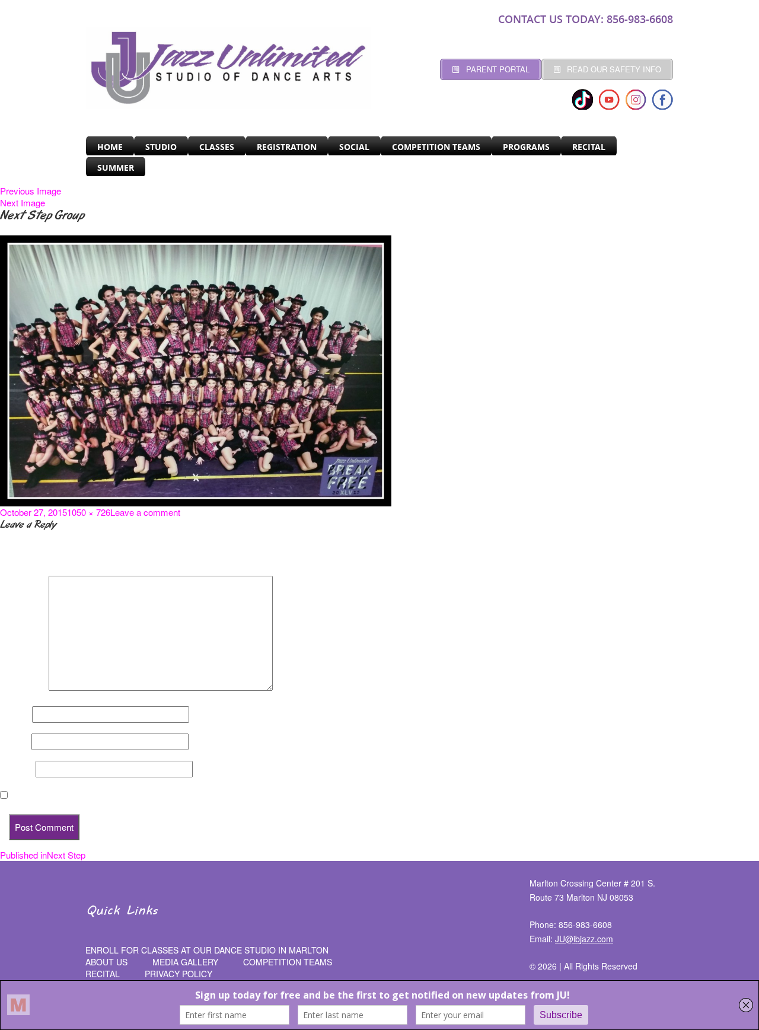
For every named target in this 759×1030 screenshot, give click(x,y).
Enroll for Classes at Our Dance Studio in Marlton (207, 950)
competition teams (287, 962)
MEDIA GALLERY (185, 962)
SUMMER (115, 167)
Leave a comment (145, 512)
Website (16, 769)
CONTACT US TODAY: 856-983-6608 (585, 19)
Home (110, 146)
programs (526, 146)
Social (354, 146)
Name (15, 714)
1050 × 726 (88, 512)
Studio (161, 146)
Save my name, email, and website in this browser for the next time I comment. (172, 795)
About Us (106, 962)
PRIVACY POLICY (178, 974)
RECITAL (588, 146)
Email (14, 741)
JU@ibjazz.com (584, 939)
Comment (23, 687)
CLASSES (216, 146)
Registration (287, 146)
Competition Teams (436, 146)
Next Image (22, 202)
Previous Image (30, 190)
